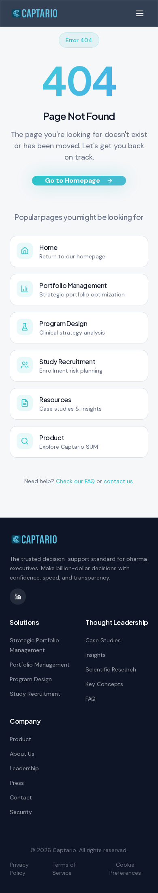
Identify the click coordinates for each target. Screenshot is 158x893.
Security (21, 812)
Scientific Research (110, 669)
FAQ (90, 698)
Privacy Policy (19, 868)
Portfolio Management (40, 664)
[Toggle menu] (140, 13)
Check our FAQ (75, 481)
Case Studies (103, 640)
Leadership (24, 768)
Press (17, 782)
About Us (22, 753)
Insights (95, 655)
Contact (21, 797)
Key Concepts (104, 684)
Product (20, 739)
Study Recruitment (35, 693)
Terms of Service (64, 868)
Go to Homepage (72, 180)
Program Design (31, 679)
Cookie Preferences (125, 868)
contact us (118, 481)
